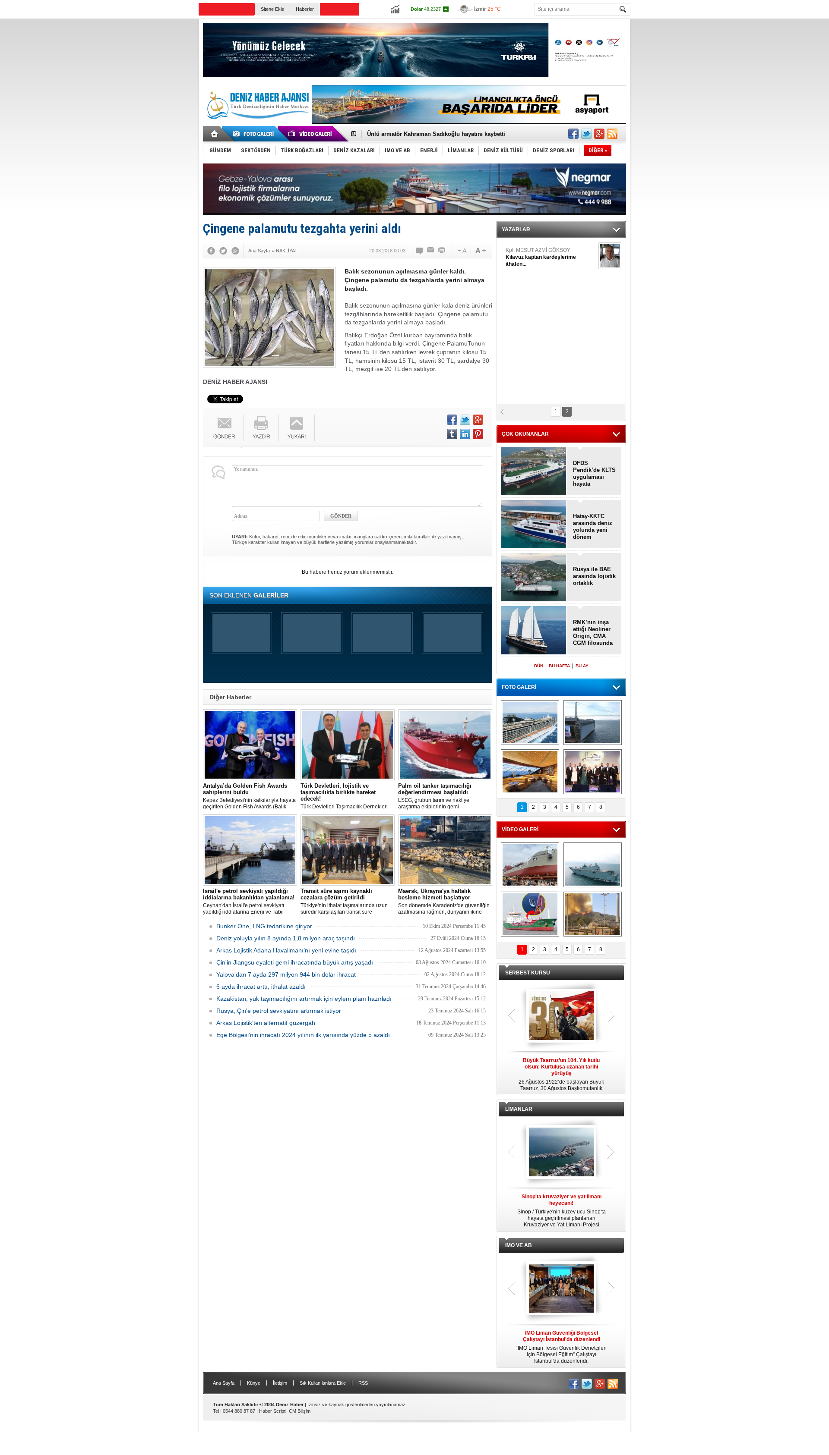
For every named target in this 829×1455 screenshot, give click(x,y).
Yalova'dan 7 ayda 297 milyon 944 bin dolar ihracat (286, 974)
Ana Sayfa (223, 1383)
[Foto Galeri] (255, 133)
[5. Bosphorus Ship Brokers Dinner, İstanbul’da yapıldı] (592, 771)
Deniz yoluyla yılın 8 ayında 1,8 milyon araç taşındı (285, 938)
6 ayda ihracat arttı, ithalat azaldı (261, 986)
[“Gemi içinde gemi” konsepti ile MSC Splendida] (530, 722)
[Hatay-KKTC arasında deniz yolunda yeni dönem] (533, 525)
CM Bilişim (299, 1411)
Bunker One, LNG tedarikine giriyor (264, 926)
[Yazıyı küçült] (461, 251)
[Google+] (235, 251)
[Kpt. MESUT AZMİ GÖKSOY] (609, 255)
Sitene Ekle (272, 9)
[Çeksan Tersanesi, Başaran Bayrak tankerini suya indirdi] (530, 864)
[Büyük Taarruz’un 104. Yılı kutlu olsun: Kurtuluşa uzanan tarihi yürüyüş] (561, 1016)
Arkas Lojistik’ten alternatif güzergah (265, 1022)
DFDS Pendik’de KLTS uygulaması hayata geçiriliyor (594, 473)
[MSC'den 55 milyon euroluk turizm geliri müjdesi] (530, 771)
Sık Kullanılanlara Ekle (323, 1383)
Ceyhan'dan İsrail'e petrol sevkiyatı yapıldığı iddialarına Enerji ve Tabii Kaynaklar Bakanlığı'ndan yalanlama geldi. (248, 901)
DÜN (538, 665)
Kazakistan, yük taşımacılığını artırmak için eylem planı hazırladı (304, 998)
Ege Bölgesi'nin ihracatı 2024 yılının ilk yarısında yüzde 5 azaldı (303, 1034)
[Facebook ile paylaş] (573, 134)
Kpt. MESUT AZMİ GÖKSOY (541, 257)
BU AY (582, 665)
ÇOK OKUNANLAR (525, 434)
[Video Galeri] (311, 133)
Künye (253, 1383)
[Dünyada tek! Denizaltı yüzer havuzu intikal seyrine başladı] (592, 722)
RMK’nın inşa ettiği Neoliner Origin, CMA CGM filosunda (593, 632)
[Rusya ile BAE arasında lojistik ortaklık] (533, 578)
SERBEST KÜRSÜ (527, 973)
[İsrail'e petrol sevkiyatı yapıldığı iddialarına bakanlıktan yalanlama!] (250, 850)
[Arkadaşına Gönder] (431, 251)
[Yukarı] (297, 428)
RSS (363, 1383)
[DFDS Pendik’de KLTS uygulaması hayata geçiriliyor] (533, 472)
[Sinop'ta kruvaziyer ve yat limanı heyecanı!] (561, 1153)
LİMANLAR (518, 1109)
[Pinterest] (478, 434)
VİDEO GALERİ (520, 829)
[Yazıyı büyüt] (480, 251)
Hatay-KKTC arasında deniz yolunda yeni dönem (592, 526)
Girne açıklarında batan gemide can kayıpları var (432, 134)
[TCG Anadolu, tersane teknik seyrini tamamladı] (592, 864)
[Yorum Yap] (420, 251)
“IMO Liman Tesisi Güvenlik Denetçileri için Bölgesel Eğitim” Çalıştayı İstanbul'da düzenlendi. (561, 1347)
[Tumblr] (452, 434)
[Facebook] (211, 251)
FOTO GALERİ (519, 687)
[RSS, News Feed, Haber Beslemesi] (612, 134)
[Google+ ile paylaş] (599, 134)
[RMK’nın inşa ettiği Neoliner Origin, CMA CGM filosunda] (533, 631)
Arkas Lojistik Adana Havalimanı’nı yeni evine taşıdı (286, 950)
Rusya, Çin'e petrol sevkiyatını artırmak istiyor (278, 1010)
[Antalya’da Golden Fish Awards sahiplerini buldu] (250, 744)
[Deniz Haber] (257, 124)
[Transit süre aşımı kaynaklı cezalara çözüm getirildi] (348, 850)
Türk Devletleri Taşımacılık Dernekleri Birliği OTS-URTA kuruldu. (344, 796)
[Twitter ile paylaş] (586, 134)
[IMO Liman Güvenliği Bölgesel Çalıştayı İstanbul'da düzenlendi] (561, 1289)
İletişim (280, 1383)
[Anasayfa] (215, 133)
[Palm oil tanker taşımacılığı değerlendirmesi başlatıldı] (445, 744)
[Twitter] (223, 251)
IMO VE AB (518, 1245)
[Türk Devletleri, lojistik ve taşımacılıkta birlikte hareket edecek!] (348, 744)
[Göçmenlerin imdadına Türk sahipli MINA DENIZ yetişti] (530, 914)
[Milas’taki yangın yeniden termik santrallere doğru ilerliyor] (592, 914)
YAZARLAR (516, 229)
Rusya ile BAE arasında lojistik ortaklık (594, 576)
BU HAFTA (559, 665)
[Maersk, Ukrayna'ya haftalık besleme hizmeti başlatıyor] (445, 850)
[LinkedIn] (465, 434)
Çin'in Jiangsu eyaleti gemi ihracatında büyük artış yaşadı (294, 962)
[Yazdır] (442, 251)
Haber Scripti (272, 1411)
